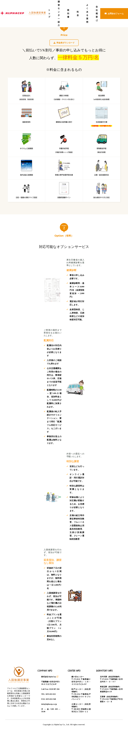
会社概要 (97, 12)
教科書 (68, 13)
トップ (49, 13)
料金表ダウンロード (65, 43)
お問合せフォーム (115, 13)
